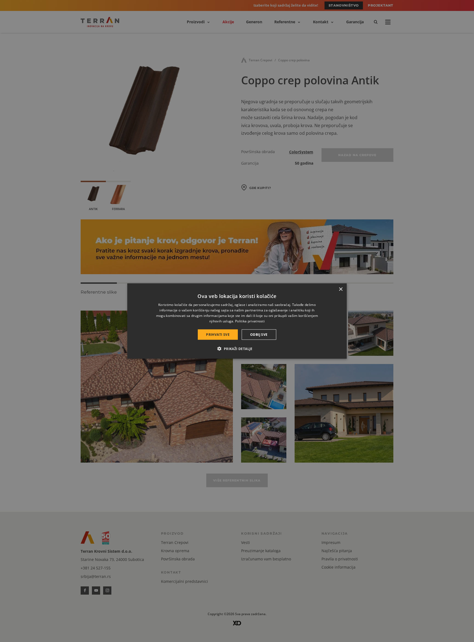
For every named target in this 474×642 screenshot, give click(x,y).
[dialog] (237, 321)
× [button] (340, 289)
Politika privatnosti (250, 321)
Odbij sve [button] (259, 334)
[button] (236, 348)
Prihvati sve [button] (218, 334)
